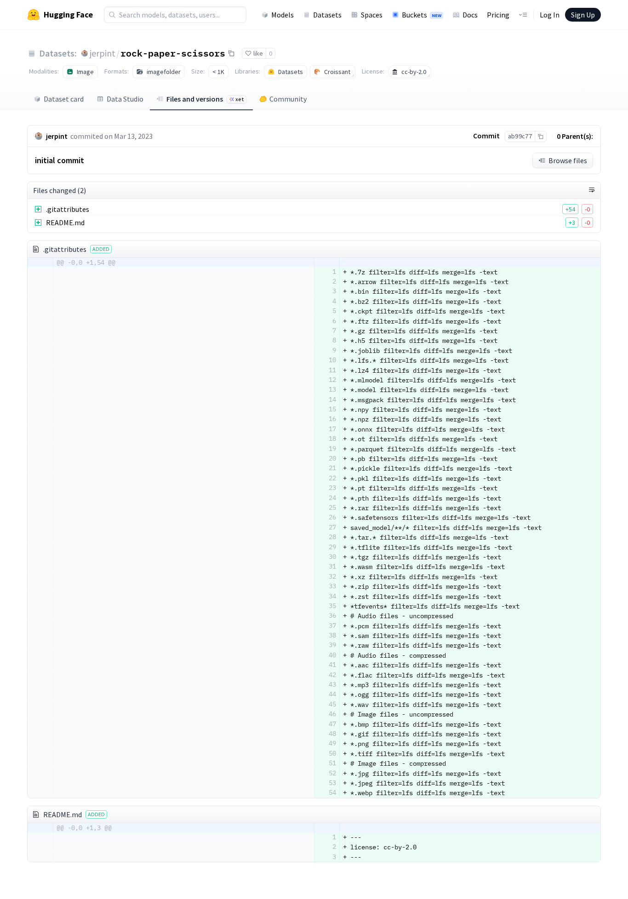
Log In (549, 14)
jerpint (102, 53)
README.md (65, 222)
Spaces (372, 14)
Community (288, 98)
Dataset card (64, 98)
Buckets (421, 14)
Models (282, 14)
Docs (470, 14)
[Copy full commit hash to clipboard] (540, 136)
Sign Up (583, 14)
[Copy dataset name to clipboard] (231, 53)
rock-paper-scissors (172, 53)
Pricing (498, 14)
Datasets (327, 14)
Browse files (567, 160)
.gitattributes (67, 209)
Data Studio (125, 98)
